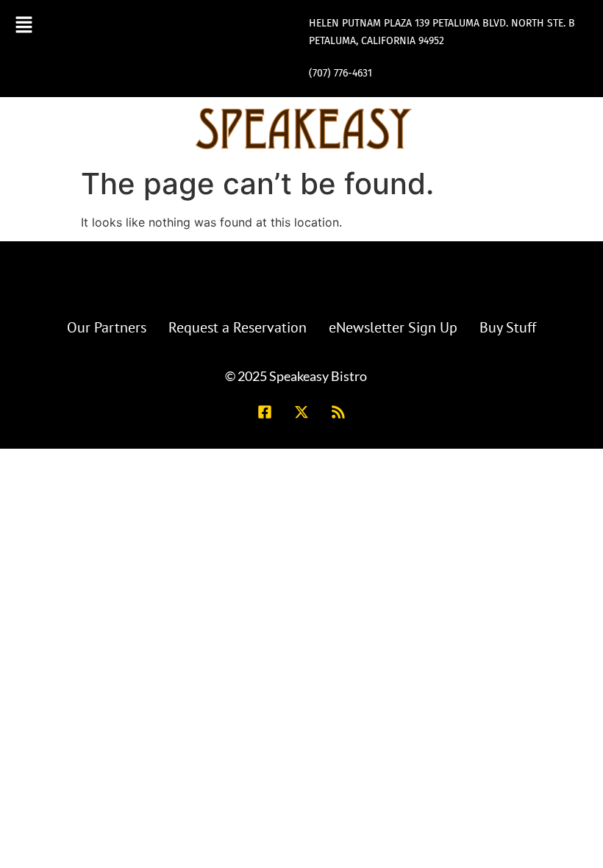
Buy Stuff (507, 327)
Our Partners (106, 327)
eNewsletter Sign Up (393, 327)
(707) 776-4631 (340, 73)
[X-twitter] (301, 412)
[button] (24, 24)
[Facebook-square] (264, 412)
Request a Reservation (237, 327)
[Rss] (338, 412)
